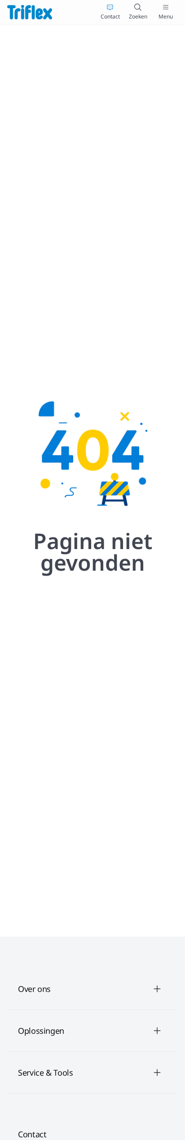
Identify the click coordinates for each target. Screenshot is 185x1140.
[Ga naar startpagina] (29, 12)
